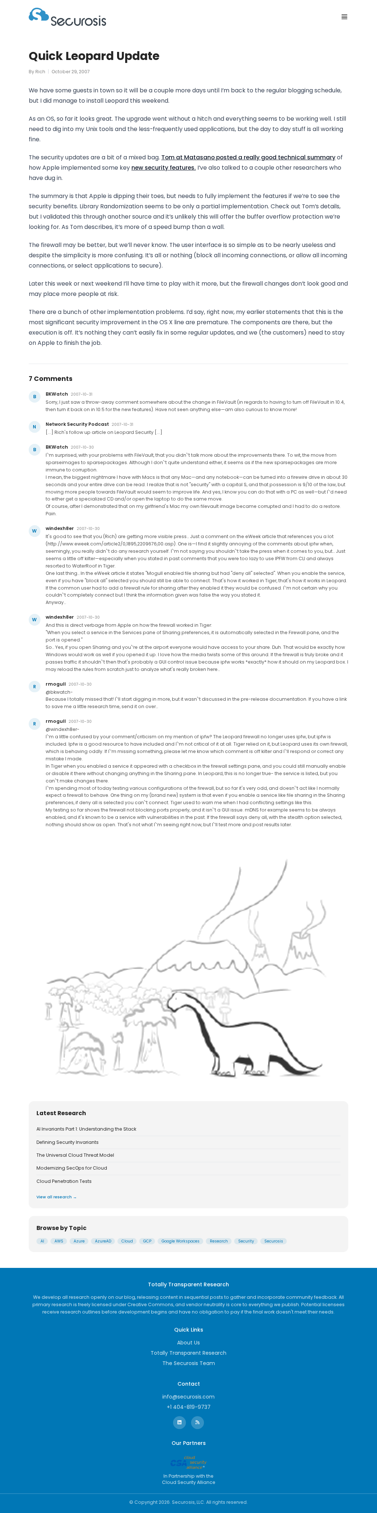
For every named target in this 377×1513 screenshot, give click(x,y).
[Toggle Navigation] (344, 17)
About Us (188, 1342)
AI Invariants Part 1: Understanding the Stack (86, 1129)
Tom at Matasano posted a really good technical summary (248, 157)
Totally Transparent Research (188, 1353)
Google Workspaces (181, 1241)
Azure (79, 1241)
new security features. (163, 167)
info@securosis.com (188, 1396)
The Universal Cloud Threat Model (75, 1155)
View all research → (56, 1197)
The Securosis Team (188, 1363)
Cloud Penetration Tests (64, 1181)
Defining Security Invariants (67, 1142)
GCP (147, 1241)
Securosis (273, 1241)
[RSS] (197, 1422)
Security (246, 1241)
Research (219, 1241)
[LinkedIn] (179, 1422)
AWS (58, 1241)
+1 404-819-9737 (189, 1407)
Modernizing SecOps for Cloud (71, 1168)
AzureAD (103, 1241)
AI (42, 1241)
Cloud (127, 1241)
